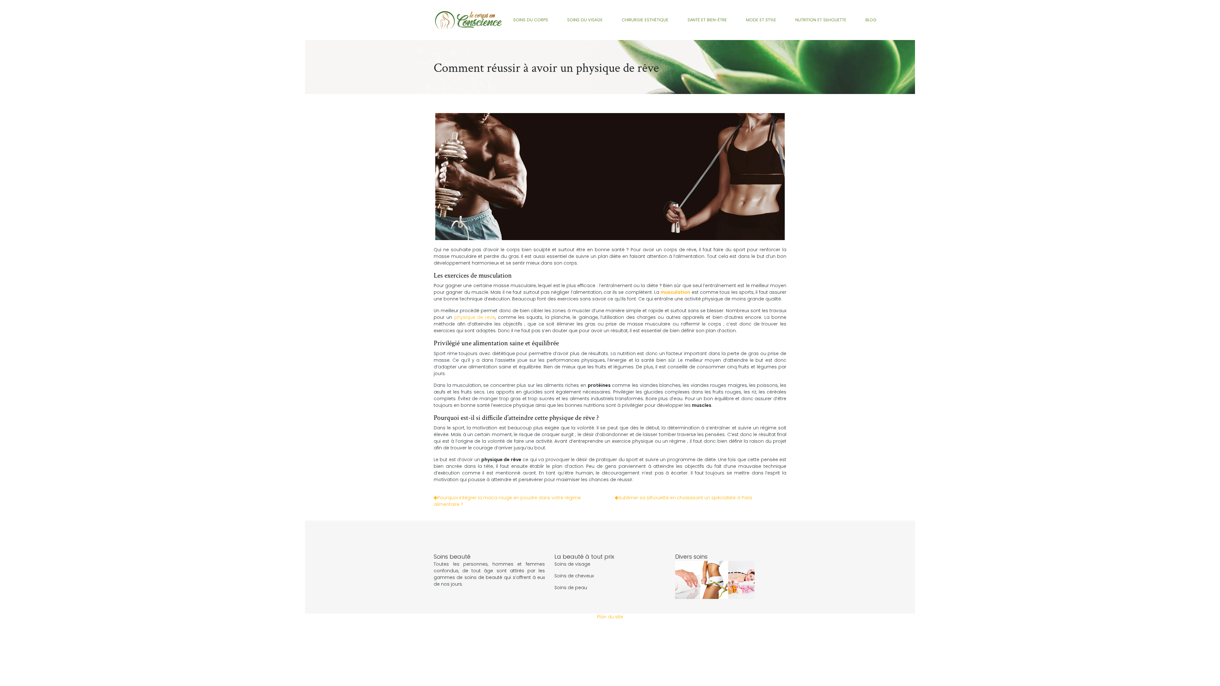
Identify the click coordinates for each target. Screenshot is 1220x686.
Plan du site (610, 617)
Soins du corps (530, 20)
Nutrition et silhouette (820, 20)
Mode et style (761, 20)
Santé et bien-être (707, 20)
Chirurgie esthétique (645, 20)
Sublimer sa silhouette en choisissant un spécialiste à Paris (685, 497)
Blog (871, 20)
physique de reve (474, 317)
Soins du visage (585, 20)
